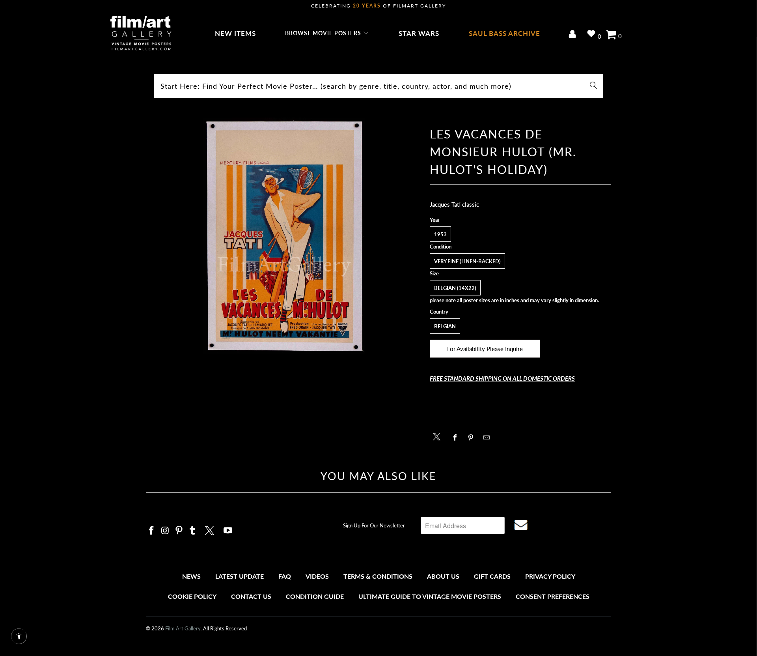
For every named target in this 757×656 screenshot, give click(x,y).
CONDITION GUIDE (315, 596)
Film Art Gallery (183, 628)
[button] (327, 33)
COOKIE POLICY (192, 596)
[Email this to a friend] (489, 437)
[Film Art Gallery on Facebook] (152, 531)
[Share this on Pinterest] (473, 437)
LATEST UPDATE (239, 576)
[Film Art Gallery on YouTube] (228, 531)
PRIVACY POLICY (550, 576)
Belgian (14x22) (455, 288)
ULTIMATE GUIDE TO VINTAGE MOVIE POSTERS (429, 596)
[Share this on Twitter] (438, 436)
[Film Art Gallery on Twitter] (210, 529)
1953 (440, 234)
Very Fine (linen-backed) (467, 261)
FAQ (284, 576)
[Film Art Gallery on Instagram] (166, 531)
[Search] (593, 86)
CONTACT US (251, 596)
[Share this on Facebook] (457, 437)
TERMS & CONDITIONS (377, 576)
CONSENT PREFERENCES (552, 596)
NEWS (191, 576)
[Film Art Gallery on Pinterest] (179, 531)
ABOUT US (443, 576)
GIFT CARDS (492, 576)
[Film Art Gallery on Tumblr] (193, 531)
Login (573, 35)
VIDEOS (317, 576)
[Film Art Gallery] (141, 33)
